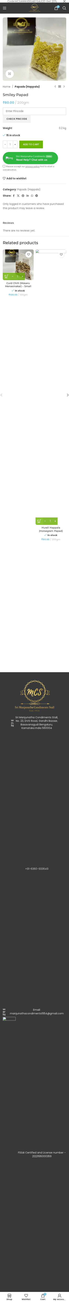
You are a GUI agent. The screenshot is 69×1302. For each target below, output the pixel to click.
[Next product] (64, 86)
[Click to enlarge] (10, 74)
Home (6, 86)
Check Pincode (16, 119)
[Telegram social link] (36, 195)
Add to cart (31, 144)
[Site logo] (34, 8)
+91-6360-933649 (36, 869)
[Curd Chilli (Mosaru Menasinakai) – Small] (18, 264)
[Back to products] (59, 86)
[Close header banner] (64, 1)
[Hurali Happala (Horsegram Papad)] (51, 387)
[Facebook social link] (13, 195)
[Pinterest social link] (23, 195)
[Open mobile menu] (4, 8)
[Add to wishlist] (28, 254)
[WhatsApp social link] (32, 195)
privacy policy (32, 166)
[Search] (64, 8)
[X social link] (18, 195)
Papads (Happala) (27, 86)
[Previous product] (55, 86)
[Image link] (34, 695)
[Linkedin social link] (27, 195)
